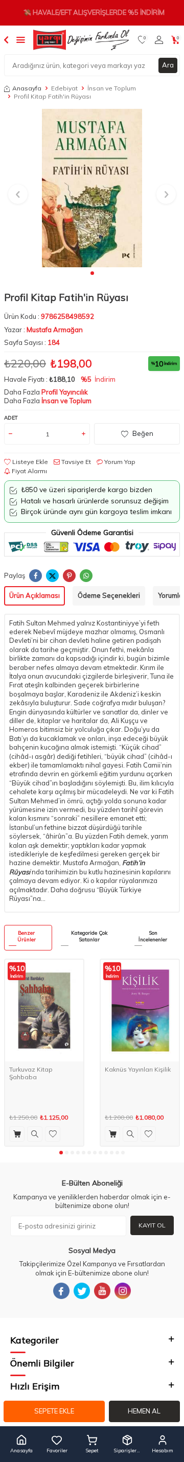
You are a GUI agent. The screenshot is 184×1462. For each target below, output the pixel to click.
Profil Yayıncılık (64, 392)
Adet (11, 417)
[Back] (6, 39)
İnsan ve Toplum (111, 88)
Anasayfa (26, 88)
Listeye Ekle (29, 462)
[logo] (81, 40)
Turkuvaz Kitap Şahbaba (31, 1073)
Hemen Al (144, 1411)
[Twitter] (82, 1291)
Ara (168, 65)
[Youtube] (102, 1291)
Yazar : (43, 330)
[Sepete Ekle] (17, 1134)
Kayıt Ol (152, 1225)
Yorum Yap (119, 462)
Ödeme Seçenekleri (109, 595)
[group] (92, 188)
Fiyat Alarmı (28, 471)
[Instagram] (122, 1291)
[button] (92, 273)
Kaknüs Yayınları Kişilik (138, 1069)
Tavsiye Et (75, 462)
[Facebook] (61, 1291)
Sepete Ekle (54, 1411)
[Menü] (20, 39)
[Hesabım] (159, 40)
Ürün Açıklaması (34, 595)
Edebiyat (64, 88)
